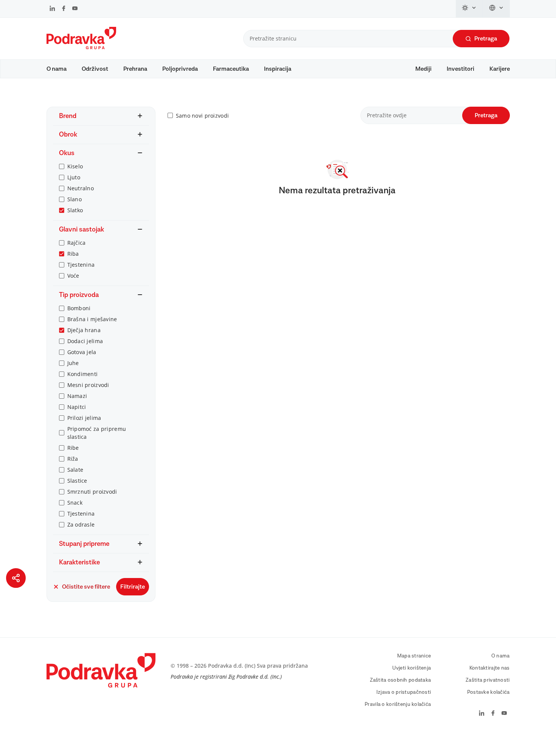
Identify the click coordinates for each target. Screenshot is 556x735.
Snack (74, 502)
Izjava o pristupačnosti (403, 692)
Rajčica (76, 242)
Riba (73, 253)
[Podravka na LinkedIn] (52, 9)
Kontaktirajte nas (489, 668)
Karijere (499, 69)
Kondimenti (82, 374)
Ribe (73, 447)
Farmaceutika (231, 69)
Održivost (95, 69)
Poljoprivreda (180, 69)
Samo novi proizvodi (202, 115)
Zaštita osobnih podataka (400, 680)
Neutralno (80, 188)
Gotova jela (81, 352)
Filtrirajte (132, 587)
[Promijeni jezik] (496, 8)
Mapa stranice (414, 656)
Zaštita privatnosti (487, 680)
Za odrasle (81, 524)
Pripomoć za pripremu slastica (96, 432)
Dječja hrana (84, 330)
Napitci (76, 406)
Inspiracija (277, 69)
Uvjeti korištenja (411, 668)
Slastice (77, 480)
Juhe (73, 363)
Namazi (77, 395)
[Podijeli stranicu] (16, 578)
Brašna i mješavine (92, 319)
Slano (74, 199)
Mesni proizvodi (88, 384)
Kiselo (75, 166)
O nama (57, 69)
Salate (75, 469)
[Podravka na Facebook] (63, 9)
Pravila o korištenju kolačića (398, 704)
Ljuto (73, 177)
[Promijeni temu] (469, 8)
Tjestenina (81, 264)
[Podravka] (81, 47)
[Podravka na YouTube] (75, 9)
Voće (73, 275)
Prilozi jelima (84, 417)
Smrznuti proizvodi (92, 491)
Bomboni (79, 308)
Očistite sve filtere (86, 587)
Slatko (75, 210)
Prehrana (135, 69)
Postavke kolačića (488, 692)
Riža (72, 458)
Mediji (423, 69)
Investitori (460, 69)
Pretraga (485, 39)
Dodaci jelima (85, 341)
